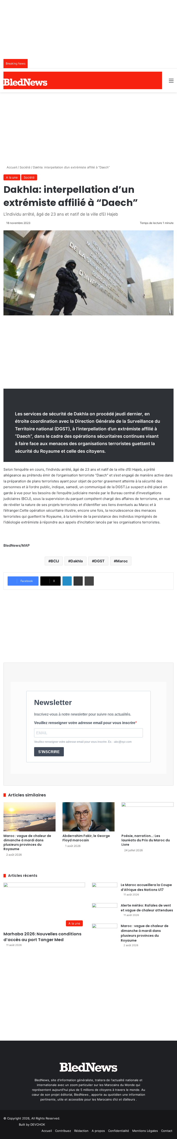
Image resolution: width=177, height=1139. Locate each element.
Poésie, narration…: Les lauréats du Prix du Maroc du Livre (145, 840)
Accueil (11, 167)
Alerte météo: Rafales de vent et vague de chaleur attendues (147, 908)
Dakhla (77, 561)
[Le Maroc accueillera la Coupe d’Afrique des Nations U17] (104, 891)
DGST (99, 561)
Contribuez (63, 1131)
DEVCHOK (37, 1124)
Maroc (122, 561)
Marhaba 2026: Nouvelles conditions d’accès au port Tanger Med (42, 936)
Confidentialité (118, 1131)
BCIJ (55, 561)
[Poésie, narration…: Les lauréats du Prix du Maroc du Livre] (147, 816)
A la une (12, 177)
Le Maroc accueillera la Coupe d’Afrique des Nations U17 (146, 887)
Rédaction (81, 1131)
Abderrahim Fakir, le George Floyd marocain (86, 838)
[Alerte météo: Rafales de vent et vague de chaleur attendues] (104, 911)
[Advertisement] (88, 127)
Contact (166, 1131)
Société (25, 167)
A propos (98, 1131)
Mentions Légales (145, 1131)
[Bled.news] (25, 82)
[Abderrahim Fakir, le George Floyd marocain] (88, 816)
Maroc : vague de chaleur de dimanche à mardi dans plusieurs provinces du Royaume (27, 842)
